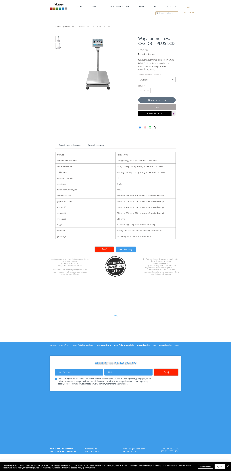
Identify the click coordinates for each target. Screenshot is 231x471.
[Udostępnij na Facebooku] (140, 127)
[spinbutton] (144, 90)
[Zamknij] (227, 466)
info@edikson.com (136, 448)
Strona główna (62, 26)
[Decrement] (140, 90)
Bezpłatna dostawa (146, 54)
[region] (115, 266)
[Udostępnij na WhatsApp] (150, 127)
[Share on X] (155, 127)
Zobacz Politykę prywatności (83, 467)
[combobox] (157, 79)
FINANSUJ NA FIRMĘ (155, 113)
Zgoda (219, 466)
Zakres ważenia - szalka (149, 74)
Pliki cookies (205, 466)
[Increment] (148, 90)
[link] (188, 6)
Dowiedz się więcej (146, 69)
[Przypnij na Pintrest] (145, 127)
